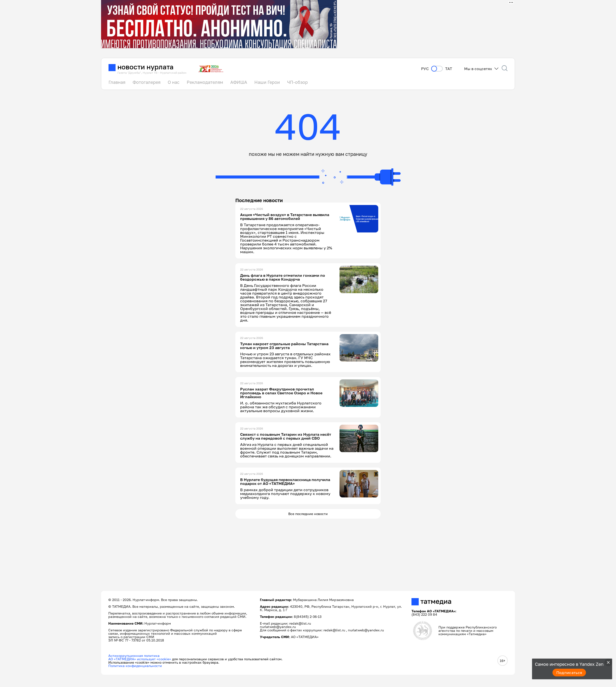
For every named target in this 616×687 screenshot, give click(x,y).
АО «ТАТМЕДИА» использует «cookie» (139, 659)
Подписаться (569, 672)
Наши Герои (267, 82)
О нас (174, 82)
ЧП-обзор (297, 82)
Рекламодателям (205, 82)
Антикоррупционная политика (134, 656)
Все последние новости (308, 514)
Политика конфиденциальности (135, 666)
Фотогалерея (146, 82)
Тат (448, 68)
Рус (425, 68)
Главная (117, 82)
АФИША (238, 82)
